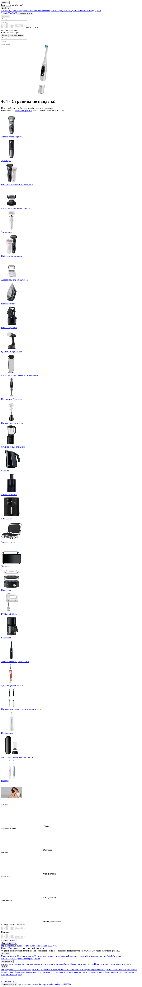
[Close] (2, 977)
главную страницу (23, 110)
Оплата (67, 10)
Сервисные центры (124, 964)
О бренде (60, 10)
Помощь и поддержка (90, 10)
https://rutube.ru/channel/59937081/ (41, 946)
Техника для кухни (77, 956)
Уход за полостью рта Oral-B (99, 956)
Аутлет (11, 958)
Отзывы (67, 964)
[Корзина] (4, 44)
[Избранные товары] (9, 44)
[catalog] (2, 44)
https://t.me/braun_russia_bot (13, 946)
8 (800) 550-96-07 (9, 13)
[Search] (4, 22)
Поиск (4, 35)
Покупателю (7, 961)
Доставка (75, 10)
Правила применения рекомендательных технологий (39, 972)
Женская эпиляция (25, 956)
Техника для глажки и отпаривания (51, 956)
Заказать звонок (25, 13)
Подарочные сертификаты (20, 10)
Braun (4, 967)
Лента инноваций (16, 964)
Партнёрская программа (93, 972)
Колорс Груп (7, 948)
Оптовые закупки (73, 972)
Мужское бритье (9, 956)
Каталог (5, 16)
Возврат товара (87, 964)
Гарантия (75, 964)
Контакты (14, 969)
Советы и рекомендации (44, 10)
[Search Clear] (2, 22)
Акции (4, 10)
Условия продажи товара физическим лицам (40, 969)
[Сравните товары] (7, 44)
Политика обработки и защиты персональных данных (86, 969)
